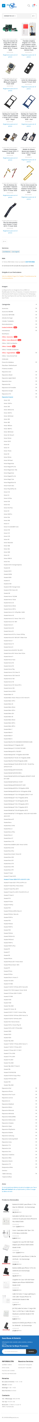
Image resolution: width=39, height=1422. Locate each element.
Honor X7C (7, 533)
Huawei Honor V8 (9, 682)
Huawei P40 (7, 930)
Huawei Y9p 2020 (8, 1085)
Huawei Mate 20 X (9, 713)
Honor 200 (7, 406)
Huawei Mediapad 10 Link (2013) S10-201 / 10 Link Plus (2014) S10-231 (19, 765)
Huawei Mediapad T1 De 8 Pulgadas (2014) (16, 801)
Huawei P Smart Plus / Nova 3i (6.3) (13, 886)
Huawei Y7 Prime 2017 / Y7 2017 (12, 1050)
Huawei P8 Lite (8, 958)
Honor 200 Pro (8, 413)
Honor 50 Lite (7, 438)
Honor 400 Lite (8, 425)
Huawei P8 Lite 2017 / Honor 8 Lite (13, 962)
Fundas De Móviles (7, 327)
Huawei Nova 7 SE (9, 841)
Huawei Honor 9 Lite (9, 660)
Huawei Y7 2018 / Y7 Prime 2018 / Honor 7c (16, 1044)
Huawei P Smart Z (9, 895)
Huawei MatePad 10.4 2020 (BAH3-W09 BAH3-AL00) (18, 742)
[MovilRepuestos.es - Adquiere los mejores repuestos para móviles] (11, 5)
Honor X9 (6, 555)
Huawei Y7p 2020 (8, 1063)
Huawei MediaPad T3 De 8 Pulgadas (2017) (16, 810)
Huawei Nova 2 (8, 829)
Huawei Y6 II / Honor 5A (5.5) (11, 1022)
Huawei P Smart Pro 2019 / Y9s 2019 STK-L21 (16, 892)
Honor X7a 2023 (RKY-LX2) (11, 527)
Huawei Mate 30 (8, 716)
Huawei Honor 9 (8, 656)
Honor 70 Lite (7, 451)
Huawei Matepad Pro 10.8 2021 (12, 751)
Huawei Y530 (7, 1003)
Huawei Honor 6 (8, 625)
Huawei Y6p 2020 (8, 1041)
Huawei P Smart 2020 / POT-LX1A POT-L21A (12, 78)
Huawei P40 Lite (8, 933)
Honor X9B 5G (8, 558)
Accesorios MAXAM (7, 311)
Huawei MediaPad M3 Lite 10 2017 (13, 782)
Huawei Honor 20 (9, 603)
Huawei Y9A (7, 1082)
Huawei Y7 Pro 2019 (9, 1056)
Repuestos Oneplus (8, 1123)
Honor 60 (6, 444)
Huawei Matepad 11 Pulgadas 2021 (14, 745)
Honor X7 (6, 523)
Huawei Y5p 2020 (8, 1006)
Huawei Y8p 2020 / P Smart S (12, 1066)
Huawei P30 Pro (8, 927)
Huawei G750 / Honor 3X (11, 590)
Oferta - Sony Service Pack (9, 356)
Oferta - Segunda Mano (9, 353)
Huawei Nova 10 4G (9, 825)
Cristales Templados (8, 321)
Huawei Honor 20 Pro (10, 609)
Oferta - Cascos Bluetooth (9, 340)
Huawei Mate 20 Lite (9, 707)
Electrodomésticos (7, 324)
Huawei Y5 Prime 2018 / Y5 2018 (12, 993)
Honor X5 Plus (8, 498)
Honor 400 (7, 422)
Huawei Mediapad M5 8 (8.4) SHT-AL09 (14, 785)
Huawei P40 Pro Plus (10, 946)
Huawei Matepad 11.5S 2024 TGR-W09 (14, 748)
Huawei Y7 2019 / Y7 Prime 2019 (12, 1047)
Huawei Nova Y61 (9, 860)
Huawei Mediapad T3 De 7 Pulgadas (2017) (16, 807)
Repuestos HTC (6, 394)
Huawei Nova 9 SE (9, 848)
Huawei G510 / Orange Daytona (13, 565)
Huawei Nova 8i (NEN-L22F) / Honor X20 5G (16, 844)
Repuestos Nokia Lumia (8, 1120)
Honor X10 (7, 492)
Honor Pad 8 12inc (9, 485)
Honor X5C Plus (8, 508)
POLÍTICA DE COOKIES (8, 1370)
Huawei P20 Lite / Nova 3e (11, 914)
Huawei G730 (7, 584)
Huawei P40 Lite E (9, 939)
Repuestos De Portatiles (9, 387)
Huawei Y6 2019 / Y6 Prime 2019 (12, 1018)
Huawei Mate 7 (8, 729)
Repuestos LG (6, 1101)
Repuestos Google (7, 391)
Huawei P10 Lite (8, 901)
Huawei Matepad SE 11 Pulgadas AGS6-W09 (16, 754)
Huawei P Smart (8, 873)
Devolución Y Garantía (24, 1367)
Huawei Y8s (7, 1069)
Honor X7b (7, 530)
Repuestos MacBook (8, 1104)
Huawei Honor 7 (8, 641)
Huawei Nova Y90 (9, 867)
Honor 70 (6, 448)
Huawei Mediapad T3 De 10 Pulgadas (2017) (16, 804)
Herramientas (6, 330)
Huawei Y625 (7, 1034)
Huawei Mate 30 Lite (9, 720)
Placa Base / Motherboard (9, 365)
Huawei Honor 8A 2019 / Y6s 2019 (13, 650)
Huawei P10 (7, 898)
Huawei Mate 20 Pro (9, 710)
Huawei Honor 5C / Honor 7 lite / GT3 (14, 618)
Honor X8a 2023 (8, 542)
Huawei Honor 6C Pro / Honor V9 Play (14, 634)
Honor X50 (7, 501)
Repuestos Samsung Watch (10, 1139)
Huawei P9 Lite (8, 971)
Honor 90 (6, 454)
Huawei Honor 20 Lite (10, 606)
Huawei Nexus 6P (9, 819)
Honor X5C (7, 504)
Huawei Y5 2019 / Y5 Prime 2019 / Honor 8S (16, 987)
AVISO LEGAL (5, 1367)
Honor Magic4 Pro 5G (10, 467)
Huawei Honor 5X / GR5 (10, 622)
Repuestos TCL (6, 1145)
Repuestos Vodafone (8, 1155)
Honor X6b (7, 520)
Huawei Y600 (7, 1031)
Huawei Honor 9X (9, 666)
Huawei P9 (7, 968)
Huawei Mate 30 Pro (9, 723)
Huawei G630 (7, 577)
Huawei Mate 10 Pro (9, 701)
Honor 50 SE (7, 441)
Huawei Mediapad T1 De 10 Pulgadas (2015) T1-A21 (18, 794)
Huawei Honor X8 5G (10, 691)
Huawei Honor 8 (8, 647)
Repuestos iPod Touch (8, 1094)
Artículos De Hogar (7, 318)
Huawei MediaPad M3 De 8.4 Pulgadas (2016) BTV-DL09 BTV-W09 (19, 777)
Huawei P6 (7, 949)
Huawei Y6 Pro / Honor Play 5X (12, 1025)
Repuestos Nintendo (8, 1113)
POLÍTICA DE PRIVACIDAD (9, 1373)
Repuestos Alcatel (7, 375)
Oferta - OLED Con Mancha (9, 343)
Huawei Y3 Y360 (8, 984)
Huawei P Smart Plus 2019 (11, 889)
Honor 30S (7, 419)
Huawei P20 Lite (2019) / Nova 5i (13, 911)
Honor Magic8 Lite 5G (10, 482)
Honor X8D (7, 552)
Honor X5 (6, 495)
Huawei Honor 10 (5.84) (10, 596)
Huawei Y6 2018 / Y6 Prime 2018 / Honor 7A (16, 1015)
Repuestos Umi (6, 1148)
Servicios (4, 1170)
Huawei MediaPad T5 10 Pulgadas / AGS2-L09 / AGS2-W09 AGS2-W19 (20, 815)
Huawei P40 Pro (8, 943)
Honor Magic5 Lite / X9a (10, 470)
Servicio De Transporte (25, 1364)
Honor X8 (6, 539)
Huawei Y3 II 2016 (8, 980)
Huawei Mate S (8, 739)
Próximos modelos (7, 368)
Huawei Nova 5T (8, 838)
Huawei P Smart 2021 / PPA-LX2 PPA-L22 (15, 882)
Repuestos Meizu (7, 1107)
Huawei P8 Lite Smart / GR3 (11, 965)
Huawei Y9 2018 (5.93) (10, 1072)
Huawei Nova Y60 (9, 857)
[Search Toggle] (28, 5)
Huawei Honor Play (9, 669)
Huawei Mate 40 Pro (9, 726)
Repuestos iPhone (7, 1091)
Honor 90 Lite (7, 457)
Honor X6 (6, 511)
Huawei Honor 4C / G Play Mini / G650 (14, 612)
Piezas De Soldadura (8, 362)
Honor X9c (7, 561)
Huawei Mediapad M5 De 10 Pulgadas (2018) (16, 788)
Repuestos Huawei (7, 397)
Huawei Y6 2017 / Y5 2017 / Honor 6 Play (15, 1012)
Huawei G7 (7, 580)
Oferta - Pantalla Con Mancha (10, 349)
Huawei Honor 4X (9, 615)
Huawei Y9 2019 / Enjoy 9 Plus (12, 1075)
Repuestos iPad (6, 1088)
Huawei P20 (7, 908)
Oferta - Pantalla (6, 346)
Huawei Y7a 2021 (8, 1060)
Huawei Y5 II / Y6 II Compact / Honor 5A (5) (15, 990)
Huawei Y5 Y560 (8, 996)
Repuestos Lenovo (7, 1098)
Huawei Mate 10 (8, 694)
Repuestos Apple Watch (9, 378)
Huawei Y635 (7, 1037)
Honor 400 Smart (8, 432)
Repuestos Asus (7, 381)
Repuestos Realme (7, 1132)
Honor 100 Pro (8, 403)
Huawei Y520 (7, 999)
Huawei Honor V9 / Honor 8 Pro (13, 685)
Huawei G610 (7, 571)
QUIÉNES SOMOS (7, 1364)
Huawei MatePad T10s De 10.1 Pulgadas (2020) (17, 758)
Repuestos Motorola (8, 1110)
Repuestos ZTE (6, 1164)
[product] (10, 29)
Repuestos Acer (6, 372)
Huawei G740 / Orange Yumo (12, 587)
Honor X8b (7, 546)
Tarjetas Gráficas (7, 1177)
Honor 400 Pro (8, 429)
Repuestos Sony (7, 1142)
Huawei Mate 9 (8, 735)
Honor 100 (7, 400)
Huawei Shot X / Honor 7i (11, 977)
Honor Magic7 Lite (9, 479)
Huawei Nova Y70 (9, 863)
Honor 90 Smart (8, 460)
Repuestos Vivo (6, 1151)
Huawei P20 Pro (8, 917)
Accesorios (5, 308)
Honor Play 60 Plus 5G (10, 489)
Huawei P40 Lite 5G (9, 936)
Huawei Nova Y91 (9, 870)
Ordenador (5, 359)
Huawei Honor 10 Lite (25, 183)
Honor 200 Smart (8, 416)
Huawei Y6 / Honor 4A (10, 1009)
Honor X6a (7, 517)
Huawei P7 (7, 952)
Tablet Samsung (7, 1174)
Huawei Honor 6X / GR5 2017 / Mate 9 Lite (15, 637)
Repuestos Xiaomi (7, 1161)
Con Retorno (6, 252)
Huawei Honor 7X (9, 644)
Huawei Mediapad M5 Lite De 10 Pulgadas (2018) (17, 791)
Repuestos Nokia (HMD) (9, 1117)
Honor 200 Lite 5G (9, 410)
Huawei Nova (7, 822)
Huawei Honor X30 (9, 688)
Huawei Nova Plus (9, 851)
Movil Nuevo (5, 334)
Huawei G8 (7, 593)
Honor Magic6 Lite (9, 473)
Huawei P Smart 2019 (7, 39)
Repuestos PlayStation (8, 1129)
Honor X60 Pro (8, 514)
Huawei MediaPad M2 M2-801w (13, 773)
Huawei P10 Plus (8, 905)
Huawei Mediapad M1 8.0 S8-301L (13, 770)
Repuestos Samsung (8, 1136)
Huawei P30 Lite (8, 924)
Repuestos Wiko (7, 1158)
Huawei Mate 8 (8, 732)
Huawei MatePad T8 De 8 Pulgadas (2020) (15, 761)
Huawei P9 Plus (8, 974)
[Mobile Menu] (3, 5)
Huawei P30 (7, 920)
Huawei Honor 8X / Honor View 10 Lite (14, 653)
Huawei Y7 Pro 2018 (9, 1053)
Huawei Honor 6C (9, 631)
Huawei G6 (7, 568)
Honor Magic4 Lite (9, 463)
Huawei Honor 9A (9, 663)
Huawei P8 (7, 955)
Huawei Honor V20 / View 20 (12, 675)
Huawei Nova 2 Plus (9, 832)
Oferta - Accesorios (7, 337)
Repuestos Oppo (7, 1126)
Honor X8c (7, 549)
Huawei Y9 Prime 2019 (10, 1079)
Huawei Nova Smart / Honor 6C (12, 854)
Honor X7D (7, 536)
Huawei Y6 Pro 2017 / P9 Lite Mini (13, 1028)
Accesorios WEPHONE (8, 315)
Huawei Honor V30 (9, 679)
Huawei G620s (8, 574)
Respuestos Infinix (7, 1167)
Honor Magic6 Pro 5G (10, 476)
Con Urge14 (15, 252)
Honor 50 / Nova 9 (9, 435)
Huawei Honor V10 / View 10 (12, 672)
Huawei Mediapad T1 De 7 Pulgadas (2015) (16, 798)
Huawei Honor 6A (9, 628)
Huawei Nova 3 (8, 835)
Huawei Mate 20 (8, 704)
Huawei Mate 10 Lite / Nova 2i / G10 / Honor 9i (16, 697)
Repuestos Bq (6, 384)
